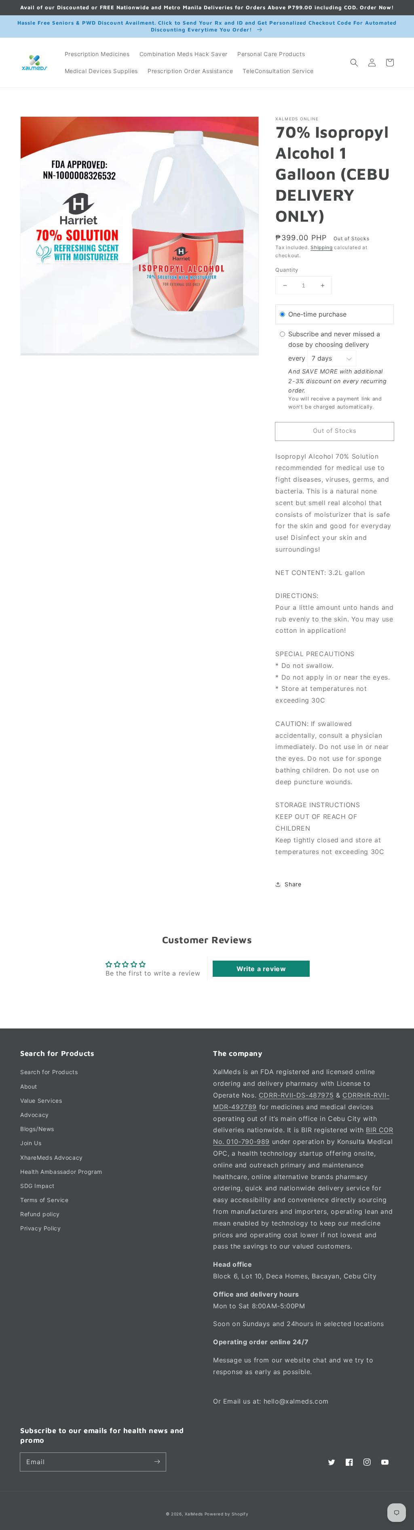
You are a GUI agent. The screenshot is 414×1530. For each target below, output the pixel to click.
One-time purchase (317, 314)
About (28, 1086)
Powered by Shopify (227, 1513)
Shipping (321, 247)
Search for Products (49, 1071)
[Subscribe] (157, 1462)
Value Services (41, 1100)
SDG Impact (37, 1185)
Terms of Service (44, 1199)
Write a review (261, 969)
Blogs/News (37, 1128)
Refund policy (40, 1214)
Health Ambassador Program (61, 1171)
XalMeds (194, 1513)
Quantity (286, 270)
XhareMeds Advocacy (51, 1157)
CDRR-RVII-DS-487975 (296, 1095)
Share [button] (293, 884)
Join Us (30, 1143)
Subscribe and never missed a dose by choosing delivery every (334, 346)
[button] (354, 62)
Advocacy (34, 1114)
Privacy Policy (40, 1228)
